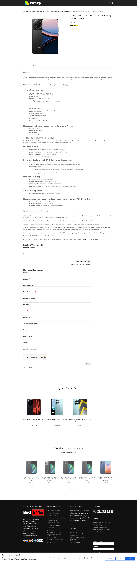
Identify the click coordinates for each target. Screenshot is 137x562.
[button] (64, 16)
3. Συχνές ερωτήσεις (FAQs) (53, 513)
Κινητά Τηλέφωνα (54, 11)
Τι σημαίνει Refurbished (75, 542)
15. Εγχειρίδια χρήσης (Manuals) (54, 534)
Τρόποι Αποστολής (97, 524)
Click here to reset (86, 264)
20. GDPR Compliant (51, 542)
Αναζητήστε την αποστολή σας (100, 527)
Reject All (120, 558)
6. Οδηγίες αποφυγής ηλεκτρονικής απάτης (56, 518)
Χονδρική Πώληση (74, 532)
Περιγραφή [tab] (27, 65)
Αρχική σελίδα (27, 11)
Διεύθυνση (26, 317)
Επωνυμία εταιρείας (29, 298)
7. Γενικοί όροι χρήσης (52, 520)
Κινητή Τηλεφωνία (44, 11)
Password (26, 254)
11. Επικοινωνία (50, 527)
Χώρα (25, 342)
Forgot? (99, 552)
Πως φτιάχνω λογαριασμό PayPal (100, 531)
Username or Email (29, 247)
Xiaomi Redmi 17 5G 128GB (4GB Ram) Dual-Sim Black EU (50, 479)
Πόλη (25, 330)
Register (103, 552)
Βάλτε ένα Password (29, 349)
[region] (68, 557)
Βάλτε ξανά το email (29, 292)
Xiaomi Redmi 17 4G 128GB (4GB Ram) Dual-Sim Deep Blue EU (106, 479)
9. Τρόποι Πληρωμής (51, 524)
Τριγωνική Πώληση (74, 535)
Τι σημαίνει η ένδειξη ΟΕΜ (99, 526)
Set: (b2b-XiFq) (81, 425)
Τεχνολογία (35, 11)
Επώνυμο (26, 279)
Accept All (130, 558)
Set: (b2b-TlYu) (34, 425)
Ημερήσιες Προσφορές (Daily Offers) (78, 539)
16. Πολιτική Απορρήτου (52, 536)
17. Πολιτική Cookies (51, 537)
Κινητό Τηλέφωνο (29, 336)
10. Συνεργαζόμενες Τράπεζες (53, 525)
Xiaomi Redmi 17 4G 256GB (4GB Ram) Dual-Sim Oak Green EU (31, 479)
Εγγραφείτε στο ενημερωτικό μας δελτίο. (102, 522)
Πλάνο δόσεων (73, 540)
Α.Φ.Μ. (25, 311)
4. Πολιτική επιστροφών (52, 515)
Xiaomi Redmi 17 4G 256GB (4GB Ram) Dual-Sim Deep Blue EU (87, 479)
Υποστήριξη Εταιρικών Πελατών (77, 537)
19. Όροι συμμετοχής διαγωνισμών (54, 541)
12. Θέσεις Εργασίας (51, 529)
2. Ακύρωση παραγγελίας (52, 512)
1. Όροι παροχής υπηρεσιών (53, 510)
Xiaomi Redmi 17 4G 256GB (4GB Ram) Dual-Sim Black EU (69, 479)
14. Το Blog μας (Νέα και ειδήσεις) (54, 532)
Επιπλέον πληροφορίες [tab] (39, 65)
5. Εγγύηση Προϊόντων (52, 517)
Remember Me (81, 261)
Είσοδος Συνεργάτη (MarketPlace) (77, 534)
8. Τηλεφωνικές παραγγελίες (53, 522)
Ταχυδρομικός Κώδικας (30, 323)
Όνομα (25, 272)
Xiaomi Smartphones (65, 11)
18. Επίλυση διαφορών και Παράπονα (55, 539)
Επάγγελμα (27, 304)
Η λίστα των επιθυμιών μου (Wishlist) (101, 529)
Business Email (28, 285)
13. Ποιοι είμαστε (50, 530)
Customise (110, 558)
